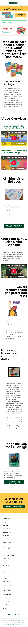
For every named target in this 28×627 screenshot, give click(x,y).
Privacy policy (13, 622)
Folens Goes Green (8, 585)
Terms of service (21, 622)
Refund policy (20, 624)
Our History (6, 578)
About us (5, 575)
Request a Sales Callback (14, 506)
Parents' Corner (7, 542)
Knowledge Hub (7, 529)
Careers (5, 608)
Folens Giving (6, 581)
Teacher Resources (8, 562)
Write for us (6, 604)
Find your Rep (7, 594)
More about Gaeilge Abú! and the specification (14, 226)
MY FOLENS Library (8, 555)
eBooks (5, 522)
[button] (3, 2)
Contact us (6, 601)
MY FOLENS (6, 552)
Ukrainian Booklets (8, 532)
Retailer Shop (7, 565)
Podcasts (5, 525)
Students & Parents (8, 539)
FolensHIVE (6, 558)
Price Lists (6, 535)
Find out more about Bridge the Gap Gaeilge (14, 482)
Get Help (5, 598)
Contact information (10, 624)
